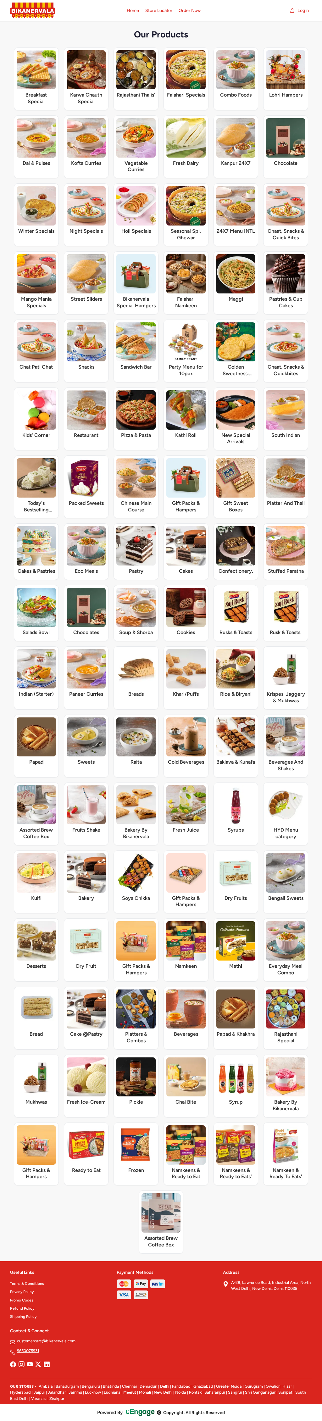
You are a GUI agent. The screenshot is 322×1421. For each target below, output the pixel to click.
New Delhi (163, 1392)
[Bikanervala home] (64, 11)
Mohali (145, 1392)
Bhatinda (111, 1386)
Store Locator (158, 10)
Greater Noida (229, 1386)
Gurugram (254, 1386)
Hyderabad (20, 1392)
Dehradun (148, 1386)
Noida (180, 1392)
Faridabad (181, 1386)
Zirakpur (56, 1398)
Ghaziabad (203, 1386)
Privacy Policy (22, 1292)
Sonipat (285, 1392)
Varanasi (39, 1398)
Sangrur (235, 1392)
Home (133, 10)
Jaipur (39, 1392)
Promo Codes (21, 1300)
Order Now (190, 10)
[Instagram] (21, 1364)
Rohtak (195, 1392)
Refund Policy (22, 1308)
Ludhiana (112, 1392)
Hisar (287, 1386)
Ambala (46, 1386)
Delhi (164, 1386)
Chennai (129, 1386)
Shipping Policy (23, 1316)
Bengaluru (91, 1386)
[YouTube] (30, 1364)
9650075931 (28, 1350)
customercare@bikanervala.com (46, 1341)
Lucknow (93, 1392)
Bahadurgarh (67, 1386)
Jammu (75, 1392)
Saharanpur (214, 1392)
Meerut (129, 1392)
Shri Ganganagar (260, 1392)
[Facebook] (13, 1364)
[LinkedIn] (46, 1364)
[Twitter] (38, 1364)
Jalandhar (57, 1392)
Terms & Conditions (27, 1283)
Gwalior (273, 1386)
